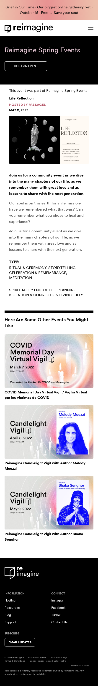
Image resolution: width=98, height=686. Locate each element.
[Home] (30, 28)
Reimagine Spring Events (66, 90)
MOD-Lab (83, 665)
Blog (8, 615)
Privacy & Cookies (37, 657)
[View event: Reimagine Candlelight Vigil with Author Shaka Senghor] (49, 502)
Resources (12, 607)
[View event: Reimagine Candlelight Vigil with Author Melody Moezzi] (49, 432)
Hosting (10, 600)
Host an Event (26, 66)
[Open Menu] (90, 27)
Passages (37, 105)
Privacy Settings (59, 657)
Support (10, 622)
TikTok (55, 615)
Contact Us (59, 622)
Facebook (58, 607)
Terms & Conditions (15, 660)
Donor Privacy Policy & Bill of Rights (48, 660)
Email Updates (19, 642)
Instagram (58, 600)
